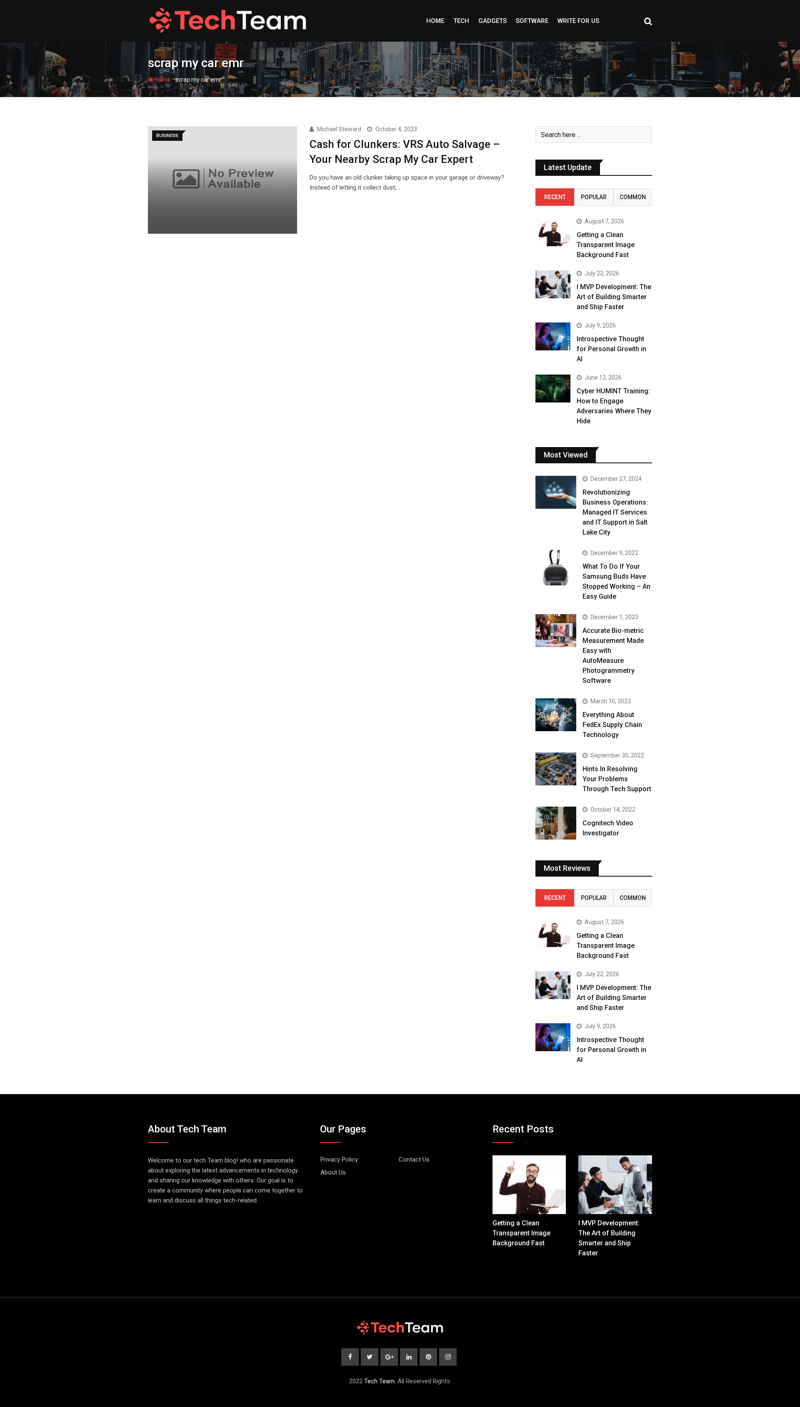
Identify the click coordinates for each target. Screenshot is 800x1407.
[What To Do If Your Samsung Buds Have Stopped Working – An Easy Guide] (555, 567)
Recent (555, 197)
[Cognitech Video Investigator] (555, 823)
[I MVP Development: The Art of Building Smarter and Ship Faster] (552, 284)
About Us (333, 1172)
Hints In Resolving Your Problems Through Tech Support (616, 779)
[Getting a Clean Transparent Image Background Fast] (552, 232)
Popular (594, 197)
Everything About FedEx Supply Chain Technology (612, 725)
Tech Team (379, 1381)
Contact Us (414, 1159)
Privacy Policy (339, 1159)
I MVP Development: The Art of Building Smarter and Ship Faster (614, 297)
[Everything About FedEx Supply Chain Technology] (555, 714)
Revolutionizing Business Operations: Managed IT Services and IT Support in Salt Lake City (615, 512)
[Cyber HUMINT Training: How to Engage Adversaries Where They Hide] (552, 388)
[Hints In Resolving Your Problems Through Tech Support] (555, 768)
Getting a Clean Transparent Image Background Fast (606, 245)
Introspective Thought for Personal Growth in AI (611, 349)
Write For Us (578, 21)
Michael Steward (339, 129)
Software (532, 21)
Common (633, 197)
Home (435, 21)
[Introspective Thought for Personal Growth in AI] (552, 336)
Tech (461, 21)
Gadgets (492, 21)
